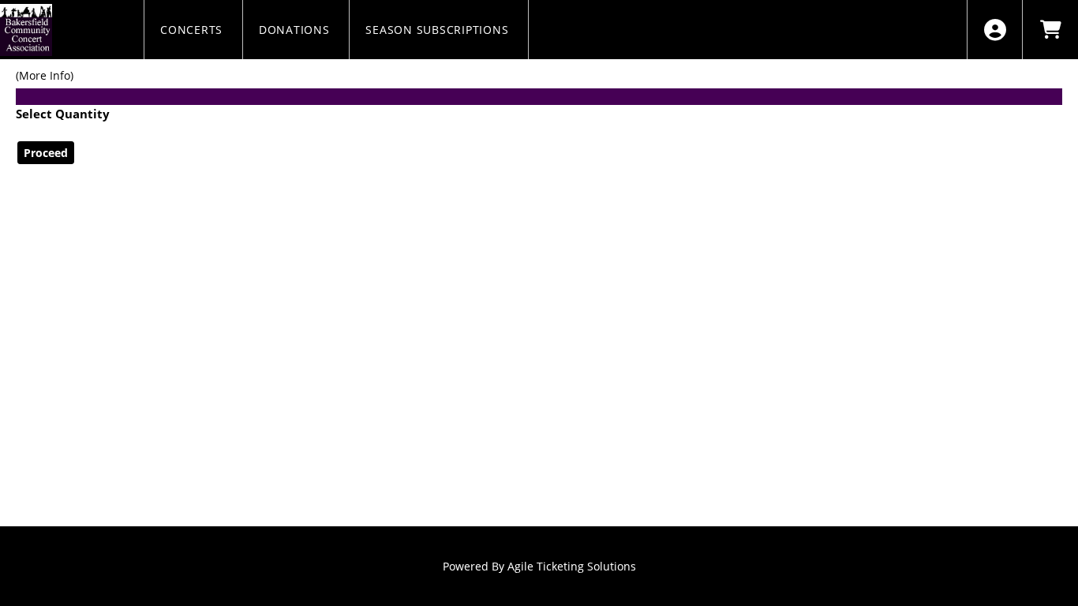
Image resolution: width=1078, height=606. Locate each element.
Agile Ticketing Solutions (571, 566)
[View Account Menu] (995, 29)
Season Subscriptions (438, 29)
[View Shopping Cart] (1050, 29)
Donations (296, 29)
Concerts (193, 29)
